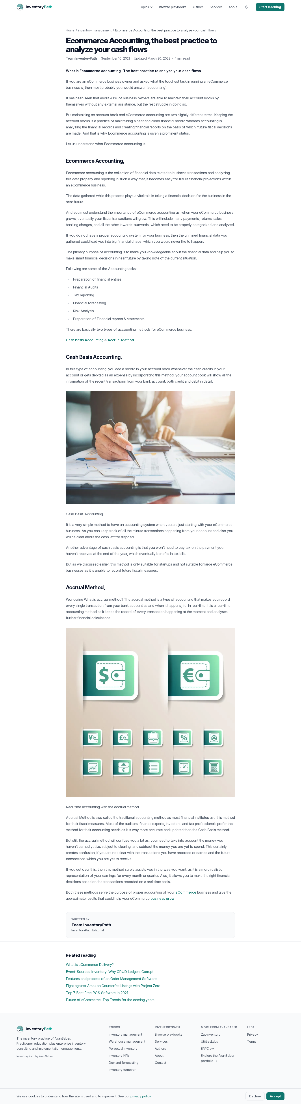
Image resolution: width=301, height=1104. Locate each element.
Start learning (270, 7)
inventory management (94, 30)
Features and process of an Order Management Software (111, 978)
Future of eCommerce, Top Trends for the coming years (110, 1000)
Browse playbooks (172, 7)
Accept (275, 1096)
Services (216, 7)
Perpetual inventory (123, 1048)
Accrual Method (121, 340)
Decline (255, 1096)
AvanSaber (46, 1056)
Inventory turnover (122, 1069)
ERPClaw (207, 1048)
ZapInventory (210, 1034)
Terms (251, 1041)
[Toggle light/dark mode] (246, 7)
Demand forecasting (123, 1062)
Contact (160, 1062)
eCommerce (185, 892)
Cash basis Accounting (85, 340)
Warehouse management (127, 1041)
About (233, 7)
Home (70, 30)
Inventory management (125, 1034)
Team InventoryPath (81, 58)
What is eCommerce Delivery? (90, 964)
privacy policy (140, 1096)
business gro (161, 898)
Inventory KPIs (119, 1055)
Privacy (252, 1034)
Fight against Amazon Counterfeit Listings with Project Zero (113, 986)
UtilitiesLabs (209, 1041)
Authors (198, 7)
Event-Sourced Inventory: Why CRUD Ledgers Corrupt (109, 971)
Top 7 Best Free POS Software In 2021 (97, 993)
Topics (144, 7)
